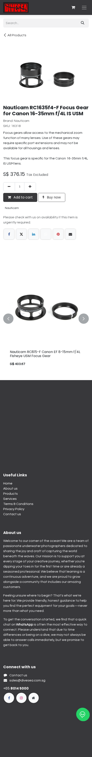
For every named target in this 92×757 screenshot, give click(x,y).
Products (10, 493)
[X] (21, 234)
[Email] (70, 234)
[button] (8, 318)
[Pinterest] (58, 234)
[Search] (82, 23)
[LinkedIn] (33, 234)
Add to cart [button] (23, 197)
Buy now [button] (53, 197)
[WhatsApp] (46, 234)
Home (7, 483)
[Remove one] (9, 186)
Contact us (12, 514)
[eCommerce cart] (73, 7)
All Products (16, 35)
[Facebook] (9, 234)
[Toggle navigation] (84, 7)
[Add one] (30, 186)
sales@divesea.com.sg (27, 680)
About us (10, 488)
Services (10, 498)
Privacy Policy (13, 509)
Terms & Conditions (18, 504)
